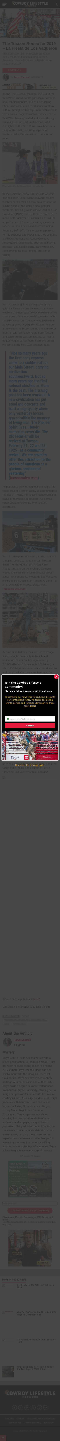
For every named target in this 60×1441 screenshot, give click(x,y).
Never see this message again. (30, 765)
